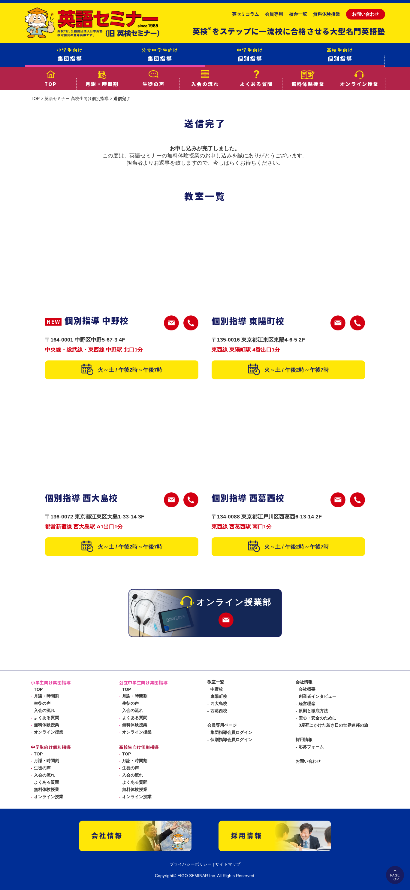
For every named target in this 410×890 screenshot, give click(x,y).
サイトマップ (227, 864)
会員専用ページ (222, 725)
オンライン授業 (359, 83)
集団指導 (70, 54)
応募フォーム (311, 746)
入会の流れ (205, 83)
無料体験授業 (326, 14)
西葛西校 (218, 710)
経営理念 (307, 703)
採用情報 (304, 739)
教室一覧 (215, 681)
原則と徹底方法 (313, 710)
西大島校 (218, 703)
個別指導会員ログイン (231, 739)
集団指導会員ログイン (231, 732)
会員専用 (274, 14)
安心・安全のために (317, 717)
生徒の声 (154, 83)
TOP (50, 83)
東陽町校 (218, 696)
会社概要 (307, 689)
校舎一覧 (298, 14)
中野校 (216, 689)
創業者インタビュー (317, 696)
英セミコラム (245, 14)
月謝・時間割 (102, 83)
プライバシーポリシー (191, 864)
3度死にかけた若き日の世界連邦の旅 (333, 725)
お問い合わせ (365, 14)
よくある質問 (256, 83)
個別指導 (250, 54)
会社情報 (304, 681)
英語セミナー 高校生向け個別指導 (76, 98)
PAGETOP (395, 877)
